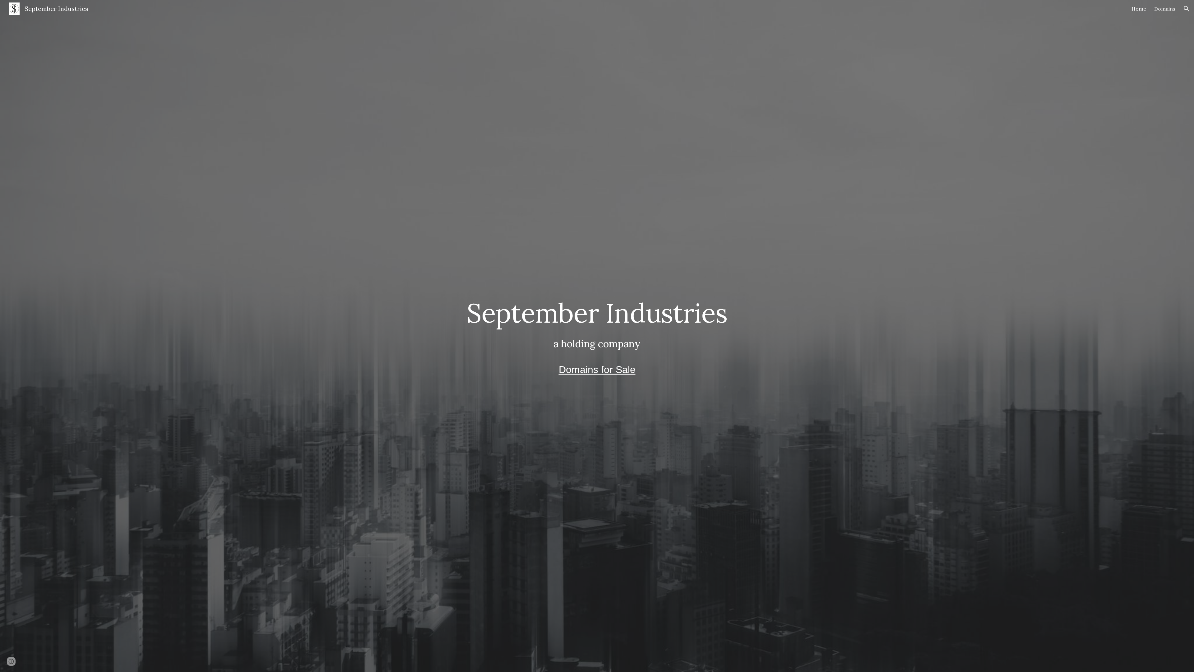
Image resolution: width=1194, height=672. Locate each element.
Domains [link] (1164, 9)
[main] (597, 336)
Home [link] (1139, 9)
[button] (1186, 8)
